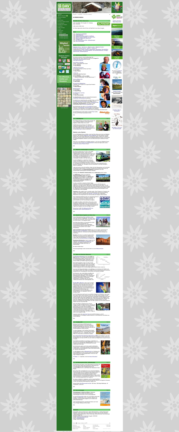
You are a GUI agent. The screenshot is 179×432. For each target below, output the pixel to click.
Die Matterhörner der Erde (78, 92)
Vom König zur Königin (78, 62)
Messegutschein (88, 351)
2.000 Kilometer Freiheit (78, 67)
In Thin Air (75, 73)
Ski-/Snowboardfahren (87, 50)
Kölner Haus (79, 129)
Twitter (88, 48)
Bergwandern (92, 49)
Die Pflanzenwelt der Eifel (85, 383)
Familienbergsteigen (77, 50)
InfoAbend (119, 70)
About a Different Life (77, 79)
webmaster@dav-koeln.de (82, 417)
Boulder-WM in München (78, 282)
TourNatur (75, 356)
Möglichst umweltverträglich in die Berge (85, 36)
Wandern (87, 49)
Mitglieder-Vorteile (100, 47)
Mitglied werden (91, 47)
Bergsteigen (98, 49)
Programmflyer (80, 396)
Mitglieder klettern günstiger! (64, 56)
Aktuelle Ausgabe (117, 91)
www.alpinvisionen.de (78, 60)
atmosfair (90, 193)
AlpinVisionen (89, 127)
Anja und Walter (86, 217)
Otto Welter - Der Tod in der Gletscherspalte (117, 128)
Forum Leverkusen (87, 104)
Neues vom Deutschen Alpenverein (83, 38)
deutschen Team (86, 314)
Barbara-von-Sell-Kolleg (81, 101)
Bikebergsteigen (76, 88)
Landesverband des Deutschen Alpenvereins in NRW (86, 335)
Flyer (93, 111)
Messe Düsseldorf (93, 356)
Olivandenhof (94, 102)
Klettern (83, 49)
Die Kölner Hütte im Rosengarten (117, 110)
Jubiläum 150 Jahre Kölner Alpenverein (117, 21)
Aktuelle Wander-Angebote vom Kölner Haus (85, 37)
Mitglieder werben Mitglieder (90, 135)
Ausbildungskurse (84, 51)
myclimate (95, 193)
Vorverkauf (89, 106)
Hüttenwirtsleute (99, 248)
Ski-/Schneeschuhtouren (98, 50)
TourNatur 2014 (79, 39)
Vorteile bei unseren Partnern (79, 48)
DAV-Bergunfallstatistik (80, 256)
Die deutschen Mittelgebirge (79, 83)
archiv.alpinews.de (80, 418)
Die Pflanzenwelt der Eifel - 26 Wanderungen (85, 40)
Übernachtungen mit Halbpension (80, 230)
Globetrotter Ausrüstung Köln (79, 59)
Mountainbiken (105, 49)
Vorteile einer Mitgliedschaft (87, 142)
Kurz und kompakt (80, 41)
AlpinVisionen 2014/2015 (81, 34)
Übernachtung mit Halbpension (88, 238)
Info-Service (84, 47)
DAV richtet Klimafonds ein (85, 209)
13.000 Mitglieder (79, 35)
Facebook (94, 48)
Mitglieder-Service (77, 47)
